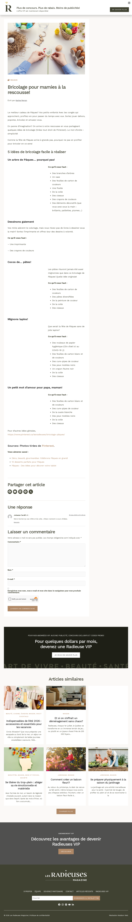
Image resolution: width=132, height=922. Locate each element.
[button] (129, 3)
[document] (66, 461)
